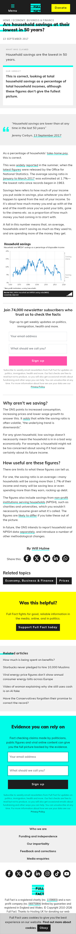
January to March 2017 (19, 178)
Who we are (38, 829)
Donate (61, 7)
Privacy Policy (38, 387)
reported (32, 165)
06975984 (34, 904)
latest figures (12, 169)
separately (27, 532)
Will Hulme (40, 548)
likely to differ (27, 515)
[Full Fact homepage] (36, 8)
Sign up (38, 360)
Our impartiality (38, 844)
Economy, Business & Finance (29, 580)
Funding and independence (38, 836)
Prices (64, 580)
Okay (44, 928)
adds (26, 418)
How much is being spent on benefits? (29, 660)
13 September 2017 (47, 135)
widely (20, 165)
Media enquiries (38, 858)
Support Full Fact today (37, 627)
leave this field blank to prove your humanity (16, 720)
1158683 (52, 900)
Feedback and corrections (38, 851)
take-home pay (57, 153)
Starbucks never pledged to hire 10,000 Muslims (36, 667)
